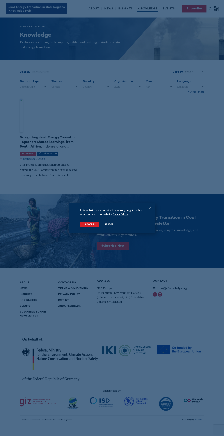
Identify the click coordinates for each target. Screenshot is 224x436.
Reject (109, 224)
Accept (89, 224)
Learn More (120, 214)
